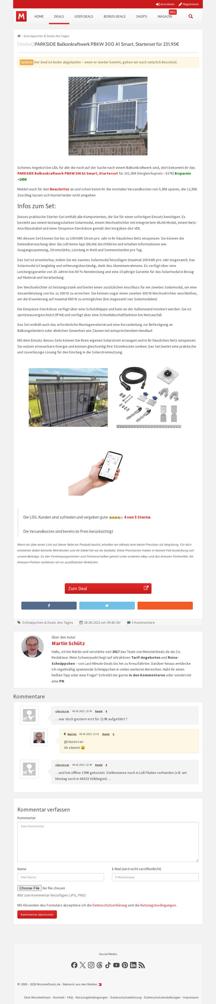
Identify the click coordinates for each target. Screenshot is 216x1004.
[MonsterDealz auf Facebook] (74, 965)
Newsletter (60, 189)
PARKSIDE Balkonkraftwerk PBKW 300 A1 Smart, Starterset (67, 173)
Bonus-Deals (115, 16)
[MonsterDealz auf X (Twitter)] (82, 965)
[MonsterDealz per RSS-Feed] (142, 965)
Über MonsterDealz (37, 997)
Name (21, 868)
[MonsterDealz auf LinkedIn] (133, 965)
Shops (141, 16)
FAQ (70, 997)
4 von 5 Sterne (137, 517)
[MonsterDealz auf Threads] (99, 965)
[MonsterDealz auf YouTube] (116, 965)
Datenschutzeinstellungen (162, 997)
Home (39, 16)
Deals (59, 16)
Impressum (191, 997)
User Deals (84, 16)
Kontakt (59, 997)
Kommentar (26, 817)
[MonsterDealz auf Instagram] (91, 965)
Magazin (165, 16)
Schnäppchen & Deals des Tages (46, 36)
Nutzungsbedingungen (158, 905)
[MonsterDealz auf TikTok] (108, 965)
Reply (98, 711)
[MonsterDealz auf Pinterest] (125, 965)
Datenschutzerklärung (109, 905)
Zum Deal (77, 588)
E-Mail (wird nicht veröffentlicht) (136, 868)
